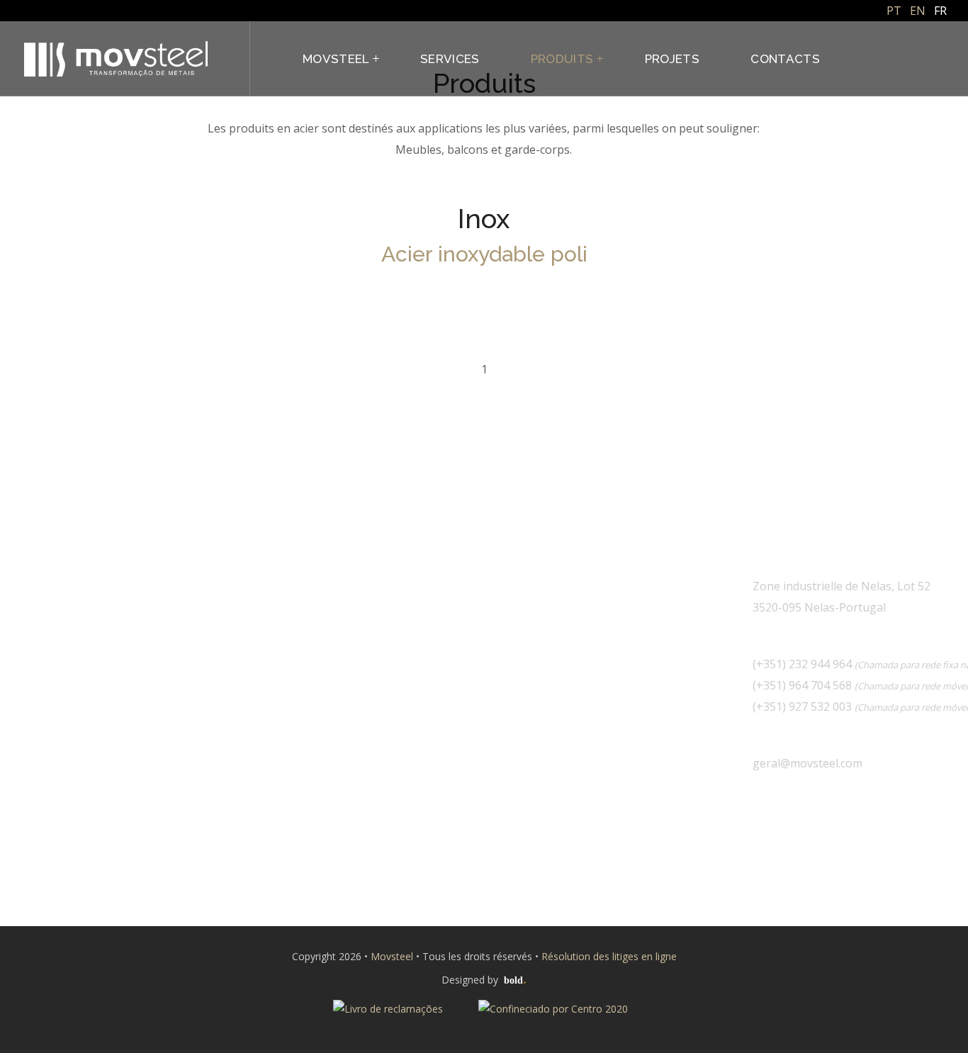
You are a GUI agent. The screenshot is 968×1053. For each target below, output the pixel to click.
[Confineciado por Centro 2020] (553, 1001)
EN (917, 10)
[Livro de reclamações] (389, 1001)
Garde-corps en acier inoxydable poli (110, 354)
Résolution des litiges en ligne (609, 956)
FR (940, 10)
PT (894, 10)
